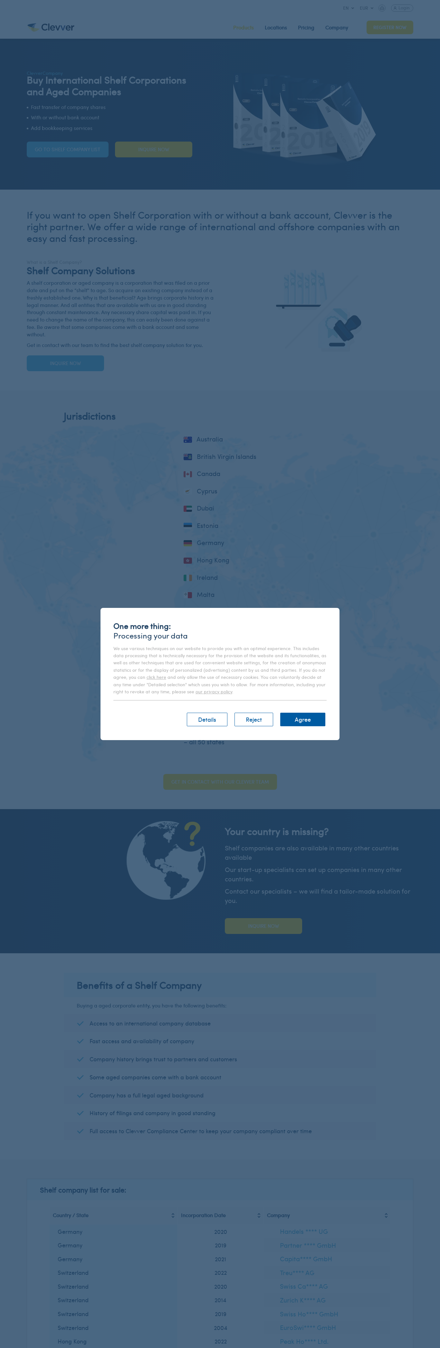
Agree (303, 719)
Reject (254, 719)
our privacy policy (214, 692)
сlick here (156, 677)
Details (207, 719)
